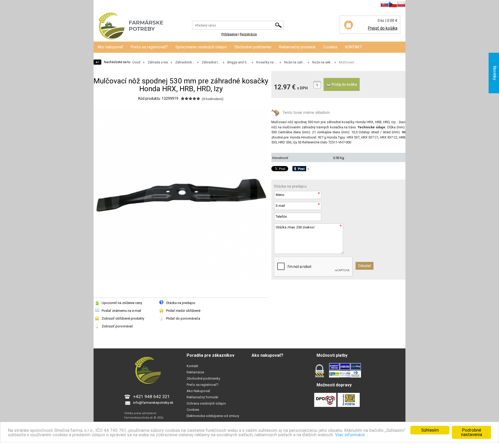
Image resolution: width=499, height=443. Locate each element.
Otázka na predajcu (180, 303)
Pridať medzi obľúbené (183, 311)
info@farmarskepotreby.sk (153, 403)
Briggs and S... (238, 62)
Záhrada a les (158, 62)
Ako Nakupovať (198, 391)
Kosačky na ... (266, 62)
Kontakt (192, 366)
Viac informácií (350, 434)
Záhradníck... (184, 62)
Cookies (330, 47)
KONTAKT (353, 47)
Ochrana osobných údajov (206, 403)
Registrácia (121, 5)
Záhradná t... (211, 62)
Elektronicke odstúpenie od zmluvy (213, 416)
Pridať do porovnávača (183, 318)
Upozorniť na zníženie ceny (122, 303)
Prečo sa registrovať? (149, 47)
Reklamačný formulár (202, 397)
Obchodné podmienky (252, 47)
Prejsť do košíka (382, 28)
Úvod (136, 62)
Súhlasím (430, 430)
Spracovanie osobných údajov (201, 47)
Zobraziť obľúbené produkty (123, 318)
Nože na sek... (322, 62)
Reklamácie (195, 372)
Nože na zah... (294, 62)
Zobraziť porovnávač (117, 326)
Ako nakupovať (110, 47)
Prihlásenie (102, 5)
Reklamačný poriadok (297, 47)
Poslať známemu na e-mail (121, 311)
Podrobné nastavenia (471, 432)
